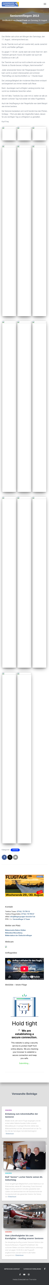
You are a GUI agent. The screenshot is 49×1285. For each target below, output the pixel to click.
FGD (44, 1269)
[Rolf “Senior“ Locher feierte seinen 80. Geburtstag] (24, 1155)
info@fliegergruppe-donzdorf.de (22, 917)
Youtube (24, 1274)
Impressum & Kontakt (12, 1269)
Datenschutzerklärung (32, 1269)
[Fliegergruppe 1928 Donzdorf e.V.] (11, 4)
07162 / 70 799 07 (27, 914)
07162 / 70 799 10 (23, 911)
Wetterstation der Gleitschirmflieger (18, 935)
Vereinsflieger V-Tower (21, 919)
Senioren (15, 850)
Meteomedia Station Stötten (15, 930)
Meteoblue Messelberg (13, 933)
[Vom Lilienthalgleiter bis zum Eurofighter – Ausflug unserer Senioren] (24, 1216)
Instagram (29, 1274)
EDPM (20, 1274)
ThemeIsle (32, 1279)
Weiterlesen (10, 1134)
